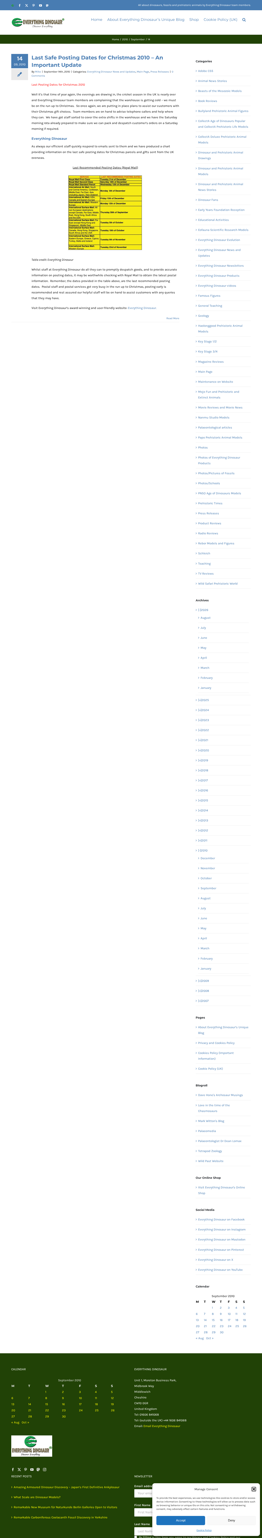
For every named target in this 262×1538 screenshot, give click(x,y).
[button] (254, 1489)
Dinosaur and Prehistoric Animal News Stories (220, 187)
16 (221, 1320)
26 (245, 1326)
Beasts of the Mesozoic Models (220, 91)
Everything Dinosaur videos (217, 285)
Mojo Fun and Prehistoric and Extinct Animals (218, 394)
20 (198, 1326)
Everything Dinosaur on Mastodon (221, 1239)
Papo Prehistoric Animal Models (220, 437)
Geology (203, 316)
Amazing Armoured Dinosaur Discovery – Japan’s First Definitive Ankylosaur (66, 1487)
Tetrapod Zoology (210, 1151)
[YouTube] (32, 1469)
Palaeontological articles (215, 427)
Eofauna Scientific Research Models (223, 230)
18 (236, 1320)
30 (222, 1332)
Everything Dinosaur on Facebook (221, 1219)
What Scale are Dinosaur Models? (37, 1497)
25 (237, 1326)
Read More (172, 318)
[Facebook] (13, 1469)
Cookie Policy (204, 1530)
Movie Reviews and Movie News (220, 407)
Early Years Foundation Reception (221, 210)
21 (205, 1326)
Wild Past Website (211, 1161)
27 (197, 1332)
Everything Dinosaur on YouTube (220, 1270)
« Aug (200, 1338)
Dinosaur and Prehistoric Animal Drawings (220, 155)
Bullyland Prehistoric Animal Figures (223, 111)
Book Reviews (207, 101)
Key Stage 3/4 (207, 351)
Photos (203, 447)
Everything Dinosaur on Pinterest (221, 1250)
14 (205, 1320)
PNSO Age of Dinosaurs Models (219, 493)
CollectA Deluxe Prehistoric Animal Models (222, 139)
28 (206, 1332)
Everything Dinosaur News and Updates (111, 71)
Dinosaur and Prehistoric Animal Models (220, 171)
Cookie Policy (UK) (210, 1068)
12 (244, 1314)
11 (236, 1314)
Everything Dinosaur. (142, 308)
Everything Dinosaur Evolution (219, 240)
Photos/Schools (209, 483)
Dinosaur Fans (208, 200)
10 (229, 1314)
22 (214, 1326)
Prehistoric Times (210, 503)
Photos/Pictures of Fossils (216, 473)
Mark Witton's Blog (211, 1121)
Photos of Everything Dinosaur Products (219, 460)
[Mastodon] (38, 1469)
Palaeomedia (207, 1131)
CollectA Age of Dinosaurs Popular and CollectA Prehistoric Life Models (223, 124)
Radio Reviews (208, 533)
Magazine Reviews (211, 362)
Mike (38, 71)
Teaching (204, 563)
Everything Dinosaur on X (215, 1260)
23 (222, 1326)
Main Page (143, 71)
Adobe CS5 (205, 71)
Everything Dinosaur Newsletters (221, 265)
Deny (231, 1520)
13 (197, 1320)
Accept (180, 1520)
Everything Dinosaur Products (218, 275)
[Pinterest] (25, 1469)
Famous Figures (209, 296)
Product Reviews (209, 523)
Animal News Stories (212, 81)
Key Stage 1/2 (207, 341)
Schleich (204, 553)
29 (214, 1332)
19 (244, 1320)
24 (229, 1326)
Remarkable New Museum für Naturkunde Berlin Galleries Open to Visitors (65, 1507)
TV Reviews (206, 573)
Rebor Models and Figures (216, 543)
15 (213, 1320)
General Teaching (210, 306)
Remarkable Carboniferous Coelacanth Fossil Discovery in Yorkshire (60, 1517)
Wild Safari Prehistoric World (218, 583)
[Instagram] (44, 1469)
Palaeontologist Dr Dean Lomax (220, 1141)
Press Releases (159, 71)
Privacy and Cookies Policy (216, 1043)
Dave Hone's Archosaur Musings (220, 1095)
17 (229, 1320)
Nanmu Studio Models (213, 417)
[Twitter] (19, 1469)
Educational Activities (213, 220)
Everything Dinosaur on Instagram (222, 1229)
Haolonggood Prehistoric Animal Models (220, 328)
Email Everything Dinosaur (161, 1426)
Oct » (210, 1338)
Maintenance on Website (215, 382)
